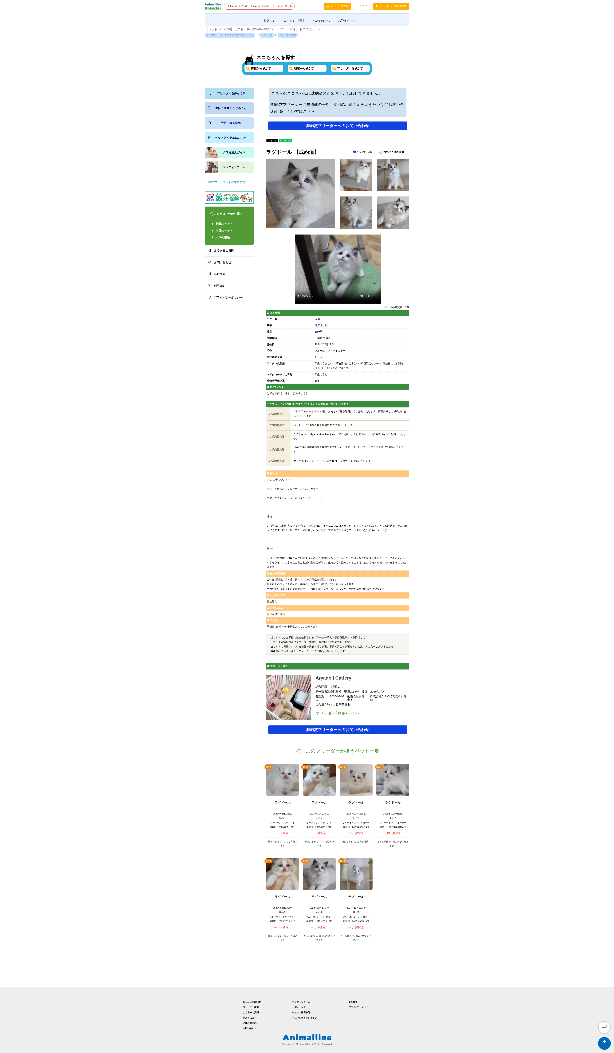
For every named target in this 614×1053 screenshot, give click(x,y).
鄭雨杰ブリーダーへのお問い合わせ (337, 125)
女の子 (318, 331)
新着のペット (224, 223)
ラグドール (321, 325)
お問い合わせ (222, 262)
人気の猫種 (223, 237)
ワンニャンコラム (234, 167)
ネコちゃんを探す (276, 57)
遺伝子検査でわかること (231, 108)
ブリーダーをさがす (349, 68)
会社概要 (219, 274)
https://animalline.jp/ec (322, 434)
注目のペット (224, 230)
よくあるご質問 (224, 250)
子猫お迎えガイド (234, 152)
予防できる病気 (231, 123)
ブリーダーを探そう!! (231, 93)
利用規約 (219, 285)
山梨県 (319, 338)
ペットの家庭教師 (234, 182)
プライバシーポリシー (228, 297)
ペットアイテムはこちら (231, 137)
